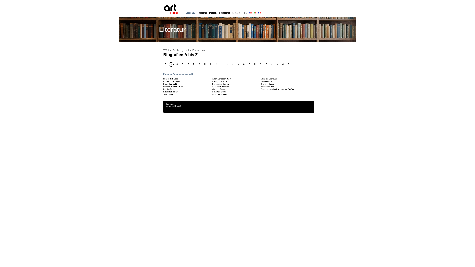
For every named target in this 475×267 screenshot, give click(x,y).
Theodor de (267, 87)
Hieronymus (219, 81)
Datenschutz (170, 104)
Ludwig (219, 94)
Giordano (267, 84)
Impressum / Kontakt (173, 106)
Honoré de (170, 79)
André (266, 81)
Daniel (170, 84)
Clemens (269, 79)
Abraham (219, 89)
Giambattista (220, 84)
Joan (168, 94)
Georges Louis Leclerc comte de (277, 89)
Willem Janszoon (221, 79)
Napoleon (220, 87)
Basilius (169, 89)
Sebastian (219, 92)
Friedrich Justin (173, 87)
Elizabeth (171, 92)
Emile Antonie (172, 81)
